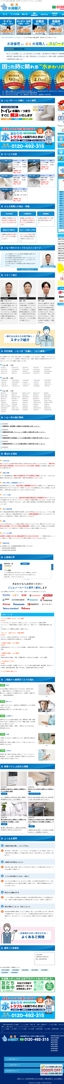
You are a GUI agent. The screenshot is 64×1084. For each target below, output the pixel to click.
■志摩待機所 (54, 1050)
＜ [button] (1, 567)
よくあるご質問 (53, 1024)
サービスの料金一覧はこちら (9, 671)
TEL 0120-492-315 (41, 959)
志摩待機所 (14, 972)
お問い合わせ (9, 1026)
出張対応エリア (55, 14)
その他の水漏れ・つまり (6, 189)
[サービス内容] (12, 14)
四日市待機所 (5, 970)
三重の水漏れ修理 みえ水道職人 (11, 1024)
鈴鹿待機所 (15, 970)
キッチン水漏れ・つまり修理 (26, 1029)
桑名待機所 (35, 970)
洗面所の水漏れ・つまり (34, 175)
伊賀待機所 (44, 970)
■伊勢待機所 (54, 1048)
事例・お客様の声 (35, 14)
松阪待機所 (25, 970)
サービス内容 (15, 14)
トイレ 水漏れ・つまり (6, 160)
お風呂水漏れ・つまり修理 (43, 1029)
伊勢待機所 (5, 972)
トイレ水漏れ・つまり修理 (10, 1029)
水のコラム (45, 14)
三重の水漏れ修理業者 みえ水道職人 (11, 37)
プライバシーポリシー (38, 1026)
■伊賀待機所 (54, 1046)
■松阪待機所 (54, 1042)
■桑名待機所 (54, 1044)
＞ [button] (52, 567)
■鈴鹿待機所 (54, 1040)
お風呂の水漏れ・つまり (6, 175)
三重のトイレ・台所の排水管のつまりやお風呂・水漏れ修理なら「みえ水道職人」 (40, 1078)
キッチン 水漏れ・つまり (34, 160)
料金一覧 (25, 14)
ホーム (5, 14)
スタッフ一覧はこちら (27, 269)
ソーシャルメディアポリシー (22, 1026)
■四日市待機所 (55, 1037)
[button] (25, 579)
